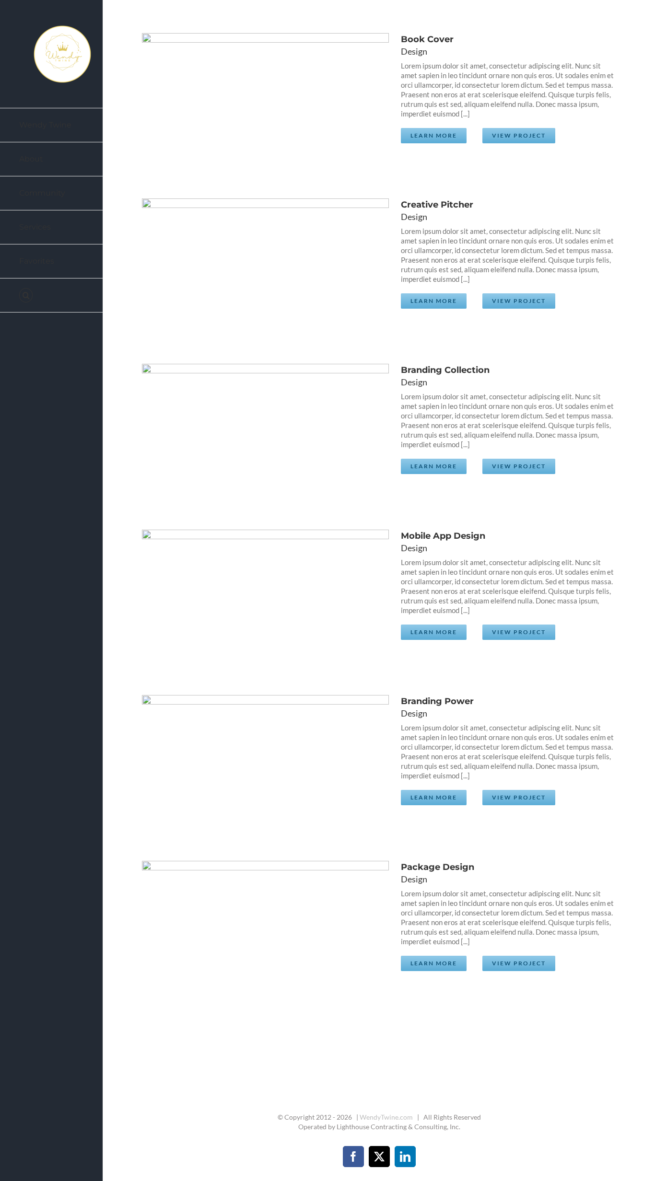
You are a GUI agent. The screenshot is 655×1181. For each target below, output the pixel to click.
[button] (51, 295)
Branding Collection (251, 426)
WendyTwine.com (386, 1117)
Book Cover (251, 95)
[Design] (262, 95)
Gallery (274, 95)
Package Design (251, 923)
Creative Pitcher (251, 261)
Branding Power (251, 757)
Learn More (433, 135)
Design (414, 51)
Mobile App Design (251, 592)
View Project (519, 135)
